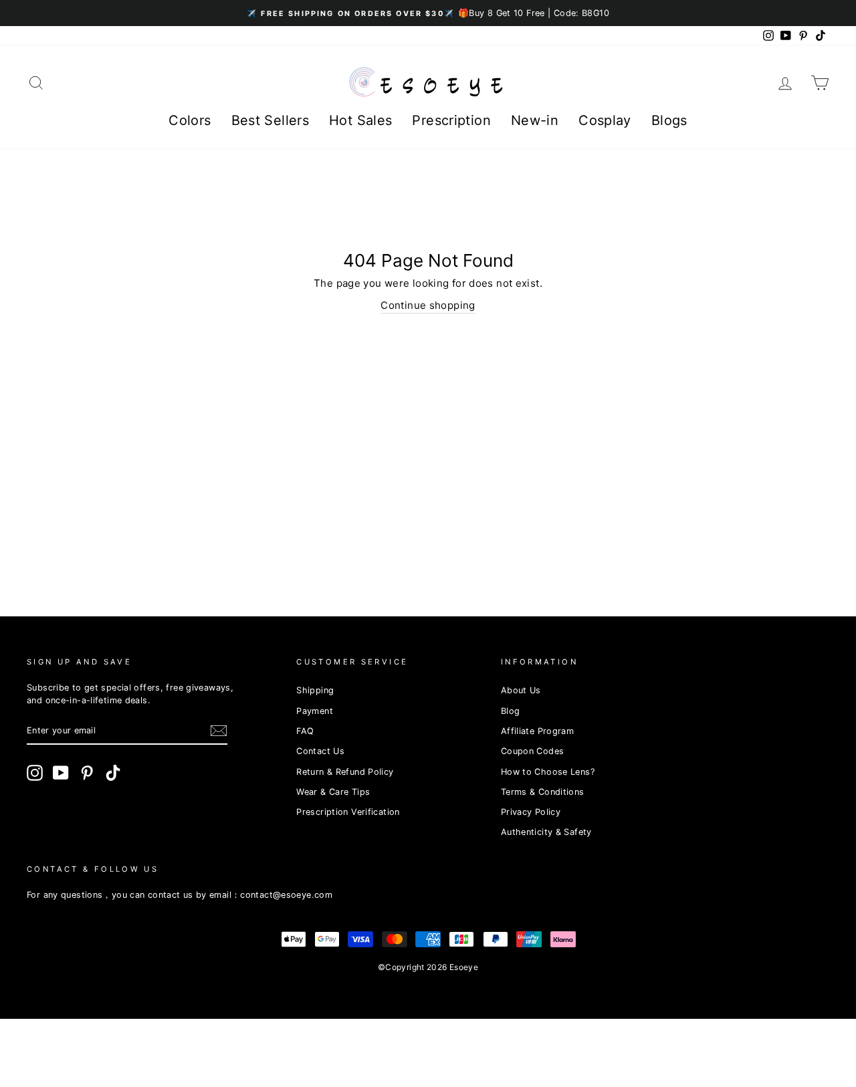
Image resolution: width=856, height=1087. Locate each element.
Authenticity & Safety (546, 832)
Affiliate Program (537, 731)
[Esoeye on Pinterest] (87, 773)
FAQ (305, 731)
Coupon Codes (532, 751)
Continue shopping (428, 305)
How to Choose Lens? (548, 772)
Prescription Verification (347, 812)
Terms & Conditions (542, 792)
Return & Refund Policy (344, 772)
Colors (190, 120)
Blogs (669, 120)
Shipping (315, 690)
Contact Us (320, 751)
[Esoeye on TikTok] (113, 773)
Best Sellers (270, 120)
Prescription (451, 120)
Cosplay (604, 120)
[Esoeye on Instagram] (35, 773)
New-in (534, 120)
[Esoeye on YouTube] (61, 773)
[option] (428, 13)
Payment (314, 711)
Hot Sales (360, 120)
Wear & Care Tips (333, 792)
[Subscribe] (218, 731)
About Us (521, 690)
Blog (510, 711)
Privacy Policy (530, 812)
